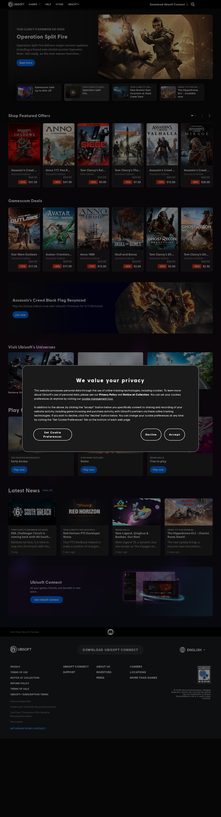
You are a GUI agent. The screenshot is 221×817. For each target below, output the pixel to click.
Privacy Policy (108, 394)
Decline (151, 434)
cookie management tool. (97, 398)
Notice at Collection (136, 394)
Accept (174, 434)
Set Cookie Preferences (52, 434)
